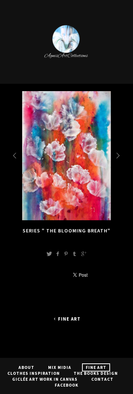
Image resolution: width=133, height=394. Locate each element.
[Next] (119, 155)
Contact (102, 379)
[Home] (67, 73)
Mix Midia (59, 367)
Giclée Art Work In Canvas (45, 379)
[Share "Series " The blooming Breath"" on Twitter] (49, 253)
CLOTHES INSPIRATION (33, 373)
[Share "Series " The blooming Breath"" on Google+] (83, 253)
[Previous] (15, 155)
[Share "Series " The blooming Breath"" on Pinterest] (66, 253)
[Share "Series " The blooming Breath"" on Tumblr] (74, 253)
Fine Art (69, 319)
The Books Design (96, 373)
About (26, 367)
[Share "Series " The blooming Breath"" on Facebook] (58, 253)
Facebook (66, 385)
